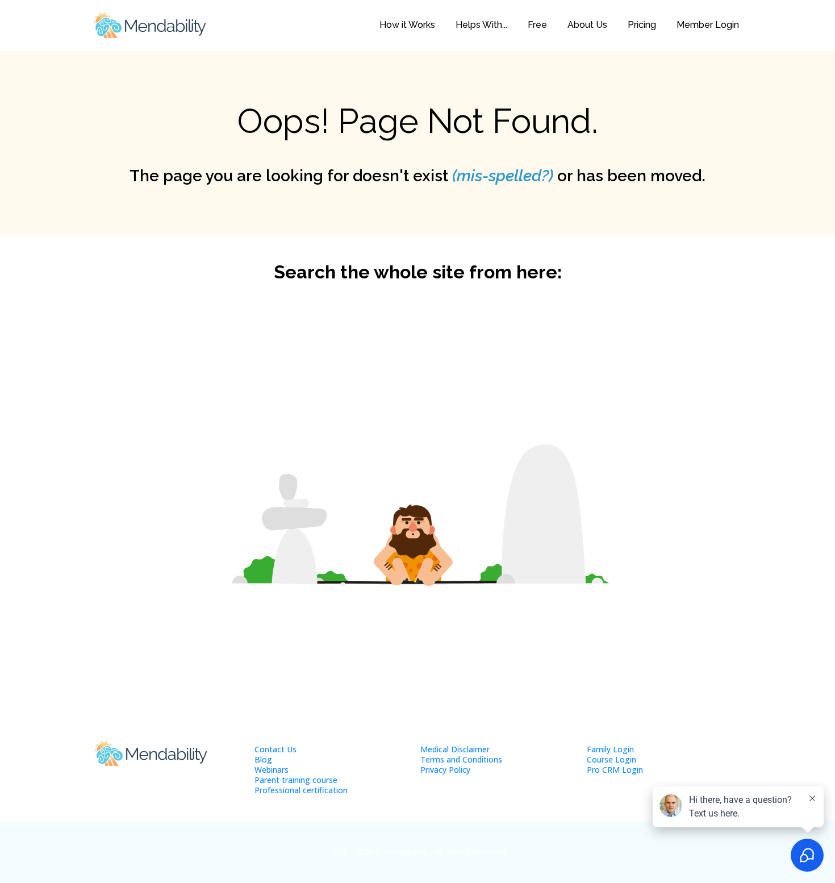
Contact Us (275, 749)
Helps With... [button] (481, 24)
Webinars (271, 769)
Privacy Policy (445, 769)
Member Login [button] (708, 24)
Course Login (611, 759)
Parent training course (295, 779)
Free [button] (537, 24)
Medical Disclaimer (455, 749)
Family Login (610, 749)
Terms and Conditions (461, 759)
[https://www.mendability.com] (149, 25)
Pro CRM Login (615, 769)
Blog (263, 759)
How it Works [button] (407, 24)
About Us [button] (587, 24)
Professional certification (301, 790)
